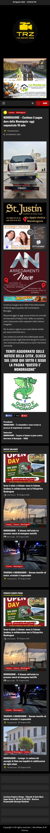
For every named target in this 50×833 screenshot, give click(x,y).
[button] (3, 103)
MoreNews (37, 827)
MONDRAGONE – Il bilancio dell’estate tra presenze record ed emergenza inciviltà (21, 532)
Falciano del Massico (21, 479)
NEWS (45, 103)
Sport (32, 479)
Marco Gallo (11, 537)
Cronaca (11, 113)
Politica (27, 752)
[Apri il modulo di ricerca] (33, 103)
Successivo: (23, 435)
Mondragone (20, 113)
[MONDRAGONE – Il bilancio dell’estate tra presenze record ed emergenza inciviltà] (25, 513)
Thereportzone (13, 131)
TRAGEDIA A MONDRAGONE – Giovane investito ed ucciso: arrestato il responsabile (24, 574)
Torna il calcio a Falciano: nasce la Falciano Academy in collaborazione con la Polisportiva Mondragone (23, 488)
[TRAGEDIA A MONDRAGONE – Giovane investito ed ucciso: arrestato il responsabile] (25, 555)
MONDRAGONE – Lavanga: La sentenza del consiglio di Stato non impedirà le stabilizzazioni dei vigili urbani (24, 761)
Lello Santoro (11, 495)
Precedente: (22, 424)
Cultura (16, 524)
